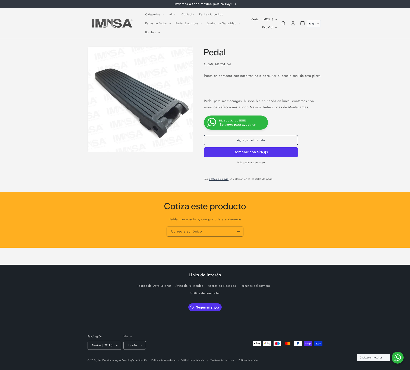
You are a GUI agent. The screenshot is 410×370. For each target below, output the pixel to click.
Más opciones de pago (251, 162)
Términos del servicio (255, 286)
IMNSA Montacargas (109, 360)
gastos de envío (219, 179)
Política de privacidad (193, 360)
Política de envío (248, 360)
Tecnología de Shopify (134, 360)
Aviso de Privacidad (189, 286)
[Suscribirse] (238, 232)
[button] (154, 14)
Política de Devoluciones (154, 286)
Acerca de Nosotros (222, 286)
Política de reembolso (205, 293)
